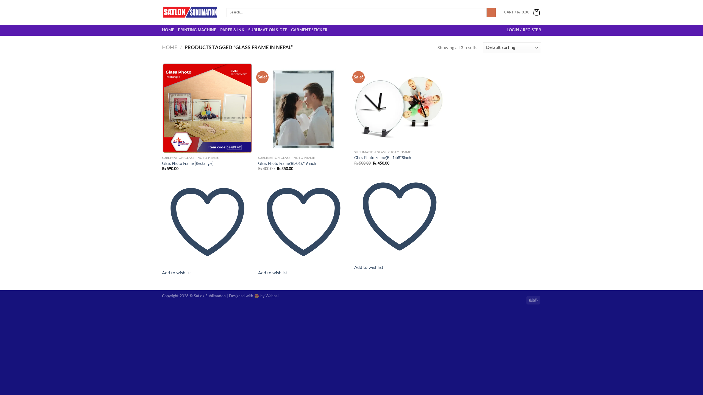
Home (168, 30)
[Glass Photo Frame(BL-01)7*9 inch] (303, 108)
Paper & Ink (232, 30)
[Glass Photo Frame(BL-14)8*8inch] (399, 105)
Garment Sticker (309, 30)
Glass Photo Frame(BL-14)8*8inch (382, 158)
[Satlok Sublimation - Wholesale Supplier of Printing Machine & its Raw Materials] (190, 12)
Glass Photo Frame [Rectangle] (187, 164)
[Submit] (491, 12)
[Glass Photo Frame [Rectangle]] (207, 108)
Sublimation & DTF (267, 30)
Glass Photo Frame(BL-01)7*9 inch (287, 164)
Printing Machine (197, 30)
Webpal (272, 296)
